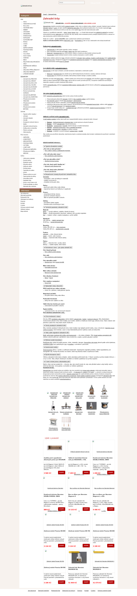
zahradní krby (61, 124)
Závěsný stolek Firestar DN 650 (104, 531)
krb (80, 30)
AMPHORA (26, 137)
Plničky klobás (27, 168)
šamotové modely (70, 106)
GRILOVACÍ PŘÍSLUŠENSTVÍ (31, 70)
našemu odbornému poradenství (67, 375)
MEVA (25, 60)
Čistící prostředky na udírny (30, 184)
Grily (22, 19)
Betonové (49, 53)
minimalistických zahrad (60, 109)
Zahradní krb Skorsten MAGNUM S (101, 568)
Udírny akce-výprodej (29, 158)
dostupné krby (56, 129)
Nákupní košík (96, 3)
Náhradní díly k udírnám (29, 186)
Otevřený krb (48, 262)
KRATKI (25, 52)
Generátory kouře (28, 178)
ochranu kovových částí (107, 85)
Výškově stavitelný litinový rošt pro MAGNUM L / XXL (77, 458)
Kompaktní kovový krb (51, 267)
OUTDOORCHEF (28, 40)
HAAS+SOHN (27, 56)
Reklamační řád (25, 197)
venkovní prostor (69, 26)
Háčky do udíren (27, 166)
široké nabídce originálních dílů (102, 335)
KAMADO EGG (27, 36)
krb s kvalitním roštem (80, 99)
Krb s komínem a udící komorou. (54, 156)
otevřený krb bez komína (78, 102)
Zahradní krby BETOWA (29, 95)
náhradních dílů (107, 375)
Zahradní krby (24, 76)
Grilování (45, 234)
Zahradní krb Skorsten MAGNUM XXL (76, 568)
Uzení (45, 236)
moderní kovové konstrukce (97, 108)
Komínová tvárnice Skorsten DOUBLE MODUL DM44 (53, 495)
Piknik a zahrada (27, 130)
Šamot (45, 213)
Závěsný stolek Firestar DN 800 (54, 531)
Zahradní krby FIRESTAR (30, 79)
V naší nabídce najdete (49, 119)
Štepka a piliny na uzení (29, 174)
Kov (44, 215)
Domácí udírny (27, 160)
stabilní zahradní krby (58, 220)
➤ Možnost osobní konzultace (52, 340)
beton (65, 32)
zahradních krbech (61, 68)
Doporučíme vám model (90, 342)
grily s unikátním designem (74, 127)
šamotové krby (58, 53)
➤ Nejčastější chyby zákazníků (53, 286)
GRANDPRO (26, 34)
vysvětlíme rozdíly (48, 344)
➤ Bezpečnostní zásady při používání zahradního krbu (60, 174)
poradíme (71, 344)
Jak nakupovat (24, 193)
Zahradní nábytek (28, 118)
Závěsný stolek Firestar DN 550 (54, 567)
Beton (44, 211)
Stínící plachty (27, 132)
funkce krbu (60, 78)
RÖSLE (25, 42)
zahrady (110, 104)
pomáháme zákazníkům (58, 319)
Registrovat (107, 11)
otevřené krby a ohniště (62, 229)
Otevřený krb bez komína (52, 161)
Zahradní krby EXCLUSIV (30, 83)
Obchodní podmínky (26, 195)
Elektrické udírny (27, 162)
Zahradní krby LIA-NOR (29, 89)
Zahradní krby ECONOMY (30, 87)
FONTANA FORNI (28, 50)
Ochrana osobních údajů (27, 207)
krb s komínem (68, 101)
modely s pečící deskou (97, 58)
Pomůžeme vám (47, 342)
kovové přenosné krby (57, 222)
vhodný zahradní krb (55, 93)
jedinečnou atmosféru (73, 28)
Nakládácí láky (27, 180)
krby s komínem (61, 227)
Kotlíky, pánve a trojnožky (30, 128)
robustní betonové (57, 106)
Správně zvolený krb (72, 374)
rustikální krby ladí (71, 108)
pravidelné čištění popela (69, 85)
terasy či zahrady (64, 61)
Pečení (45, 237)
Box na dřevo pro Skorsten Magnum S (77, 495)
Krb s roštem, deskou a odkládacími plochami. (57, 150)
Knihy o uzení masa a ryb (30, 182)
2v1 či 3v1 (52, 59)
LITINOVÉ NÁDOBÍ (28, 74)
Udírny (22, 156)
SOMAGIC (26, 58)
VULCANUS (26, 54)
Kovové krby (50, 55)
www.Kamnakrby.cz (65, 379)
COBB (25, 46)
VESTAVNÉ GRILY (28, 28)
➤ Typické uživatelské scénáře (53, 146)
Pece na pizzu (24, 134)
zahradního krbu (52, 85)
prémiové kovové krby (59, 127)
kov (77, 32)
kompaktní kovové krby (93, 104)
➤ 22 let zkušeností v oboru (52, 316)
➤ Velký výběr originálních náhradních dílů (56, 332)
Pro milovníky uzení (52, 101)
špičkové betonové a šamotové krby (63, 122)
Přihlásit (114, 11)
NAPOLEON (26, 38)
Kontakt (23, 203)
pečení (50, 28)
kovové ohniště (60, 262)
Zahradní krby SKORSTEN (30, 97)
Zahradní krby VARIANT (29, 81)
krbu (66, 80)
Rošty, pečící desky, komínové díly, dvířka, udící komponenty (59, 335)
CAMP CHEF (26, 147)
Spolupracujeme (47, 350)
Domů (98, 11)
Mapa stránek (24, 211)
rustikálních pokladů (101, 32)
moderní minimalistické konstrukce (102, 59)
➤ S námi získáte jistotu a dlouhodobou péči (57, 361)
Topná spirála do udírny (29, 176)
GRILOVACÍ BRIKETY (29, 72)
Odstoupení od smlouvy (27, 199)
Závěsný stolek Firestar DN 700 (79, 531)
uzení (55, 28)
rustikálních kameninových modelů (79, 59)
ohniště (65, 126)
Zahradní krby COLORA (29, 85)
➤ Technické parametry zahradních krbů (55, 207)
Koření (25, 172)
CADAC (25, 44)
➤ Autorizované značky (51, 347)
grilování (45, 28)
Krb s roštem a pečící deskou (53, 252)
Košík (101, 11)
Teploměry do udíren (28, 170)
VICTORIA (26, 145)
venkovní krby (58, 126)
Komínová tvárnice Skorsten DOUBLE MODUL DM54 (103, 458)
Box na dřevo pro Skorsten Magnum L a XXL (102, 495)
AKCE (25, 22)
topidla (84, 319)
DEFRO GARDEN (28, 48)
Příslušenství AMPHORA (29, 149)
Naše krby (58, 34)
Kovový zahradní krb (50, 171)
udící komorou (77, 101)
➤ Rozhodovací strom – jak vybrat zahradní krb (58, 247)
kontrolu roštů (80, 85)
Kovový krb (48, 283)
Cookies (23, 205)
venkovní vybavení (93, 319)
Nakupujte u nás (68, 40)
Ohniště (25, 120)
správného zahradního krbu (54, 96)
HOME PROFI (27, 139)
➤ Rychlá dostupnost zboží (52, 354)
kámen (73, 32)
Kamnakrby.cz (79, 40)
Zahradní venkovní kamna (30, 126)
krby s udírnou (86, 58)
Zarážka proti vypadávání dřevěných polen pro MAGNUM (54, 458)
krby (63, 58)
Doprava (23, 201)
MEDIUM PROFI (27, 141)
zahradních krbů (56, 46)
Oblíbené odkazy (25, 209)
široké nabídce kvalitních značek (86, 375)
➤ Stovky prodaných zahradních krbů (55, 325)
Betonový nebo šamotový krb (53, 166)
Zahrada (23, 111)
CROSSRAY (26, 32)
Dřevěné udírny (27, 164)
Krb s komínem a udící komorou (53, 257)
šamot (69, 32)
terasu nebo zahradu (77, 23)
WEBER (25, 30)
